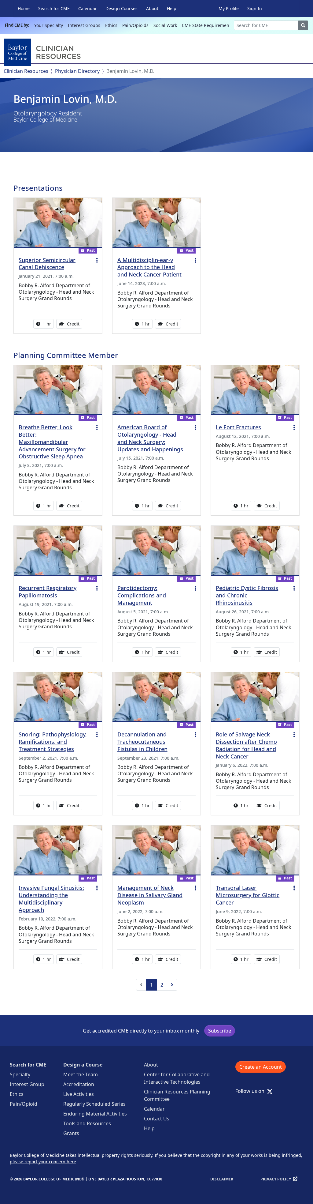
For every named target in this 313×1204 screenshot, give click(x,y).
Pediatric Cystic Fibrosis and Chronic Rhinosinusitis (247, 595)
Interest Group (27, 1084)
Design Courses (121, 8)
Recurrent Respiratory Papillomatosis (47, 591)
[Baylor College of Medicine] (43, 52)
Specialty (20, 1074)
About (152, 8)
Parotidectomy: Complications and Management (141, 595)
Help (171, 8)
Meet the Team (80, 1074)
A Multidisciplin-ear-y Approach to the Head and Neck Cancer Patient (149, 267)
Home (24, 8)
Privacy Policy (275, 1179)
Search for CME (54, 8)
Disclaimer (221, 1179)
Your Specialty (48, 25)
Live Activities (78, 1094)
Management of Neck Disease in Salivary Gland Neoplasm (149, 895)
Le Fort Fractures (238, 427)
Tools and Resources (87, 1123)
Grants (71, 1133)
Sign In (254, 8)
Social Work (165, 25)
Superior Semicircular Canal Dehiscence (47, 263)
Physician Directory (77, 71)
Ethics (111, 25)
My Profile (229, 8)
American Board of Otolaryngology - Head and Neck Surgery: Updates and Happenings (150, 438)
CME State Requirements (207, 25)
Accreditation (78, 1084)
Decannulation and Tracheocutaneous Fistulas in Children (142, 742)
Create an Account (260, 1066)
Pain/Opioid (23, 1104)
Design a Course (82, 1064)
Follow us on (251, 1091)
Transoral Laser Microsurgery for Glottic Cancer (247, 895)
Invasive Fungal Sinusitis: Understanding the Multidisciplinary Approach (51, 898)
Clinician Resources (26, 71)
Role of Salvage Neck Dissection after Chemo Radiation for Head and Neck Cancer (246, 745)
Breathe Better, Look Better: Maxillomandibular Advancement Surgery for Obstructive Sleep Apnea (52, 441)
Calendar (87, 8)
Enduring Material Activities (95, 1113)
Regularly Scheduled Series (94, 1104)
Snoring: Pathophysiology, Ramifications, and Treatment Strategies (53, 742)
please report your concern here (43, 1161)
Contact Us (156, 1118)
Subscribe (219, 1030)
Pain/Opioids (135, 25)
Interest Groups (84, 25)
